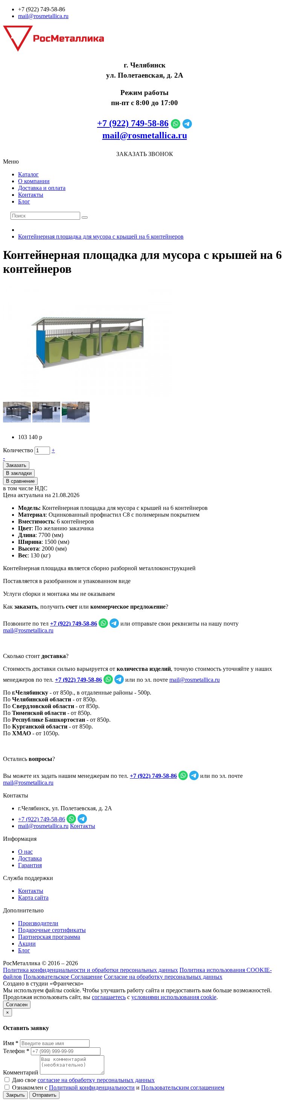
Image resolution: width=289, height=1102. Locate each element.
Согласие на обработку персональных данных (163, 976)
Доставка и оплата (41, 188)
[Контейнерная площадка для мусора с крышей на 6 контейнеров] (87, 395)
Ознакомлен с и (117, 1087)
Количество (18, 450)
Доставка (30, 858)
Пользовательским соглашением (182, 1087)
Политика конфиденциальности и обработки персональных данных (90, 970)
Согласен (16, 1004)
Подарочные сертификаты (52, 930)
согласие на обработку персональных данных (96, 1080)
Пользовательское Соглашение (62, 976)
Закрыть (15, 1095)
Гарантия (30, 865)
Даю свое (83, 1080)
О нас (25, 851)
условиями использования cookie (173, 997)
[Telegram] (187, 123)
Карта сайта (33, 897)
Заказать (16, 465)
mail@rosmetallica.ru (43, 16)
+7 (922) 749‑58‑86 (133, 123)
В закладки (19, 473)
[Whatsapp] (175, 123)
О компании (34, 181)
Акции (27, 943)
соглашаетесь (109, 997)
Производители (38, 923)
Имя (10, 1043)
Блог (24, 201)
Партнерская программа (49, 937)
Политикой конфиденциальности (92, 1087)
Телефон (16, 1051)
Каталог (28, 174)
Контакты (30, 194)
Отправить (44, 1095)
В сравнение (20, 481)
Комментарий (20, 1072)
